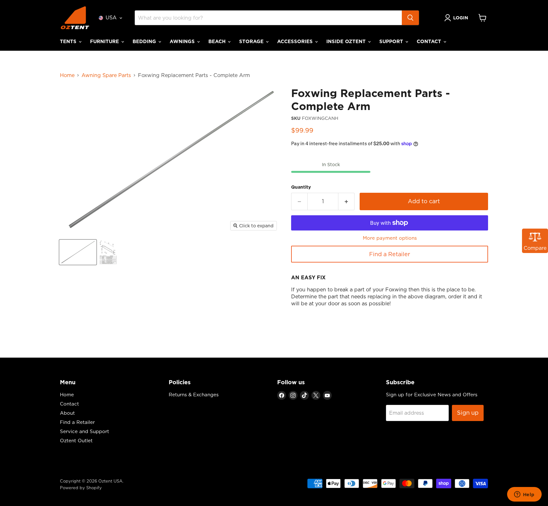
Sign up (468, 413)
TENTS (69, 41)
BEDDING (145, 41)
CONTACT (430, 41)
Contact (69, 403)
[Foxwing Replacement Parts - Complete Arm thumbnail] (77, 252)
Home (67, 75)
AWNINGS (183, 41)
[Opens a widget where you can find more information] (524, 495)
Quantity (301, 187)
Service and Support (84, 431)
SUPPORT (392, 41)
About (67, 413)
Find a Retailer (389, 254)
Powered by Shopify (81, 487)
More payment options (390, 238)
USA (111, 17)
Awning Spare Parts (106, 75)
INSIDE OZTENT (346, 41)
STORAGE (252, 41)
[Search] (410, 17)
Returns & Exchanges (194, 394)
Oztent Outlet (76, 440)
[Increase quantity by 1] (346, 201)
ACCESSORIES (295, 41)
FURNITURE (105, 41)
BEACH (217, 41)
